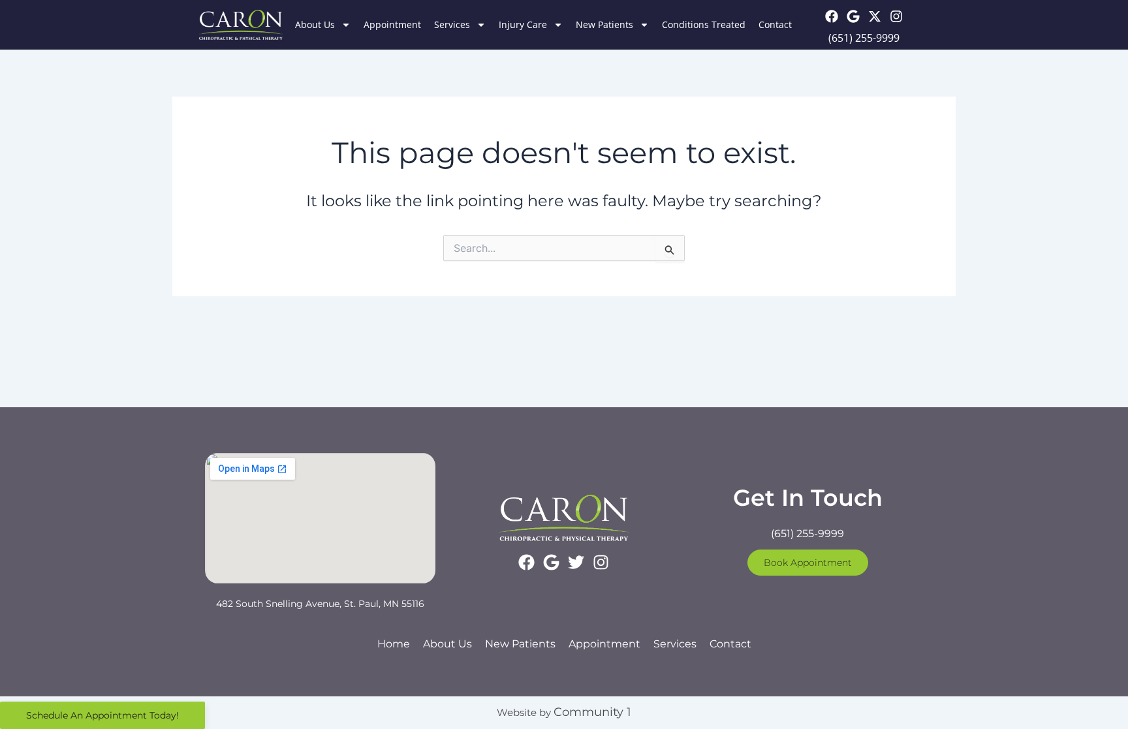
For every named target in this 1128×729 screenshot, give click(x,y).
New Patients (604, 24)
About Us (315, 24)
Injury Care (523, 24)
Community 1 (592, 712)
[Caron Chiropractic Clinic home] (240, 25)
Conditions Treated (703, 24)
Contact (775, 24)
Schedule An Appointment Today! (102, 715)
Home (393, 644)
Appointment (392, 24)
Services (452, 24)
